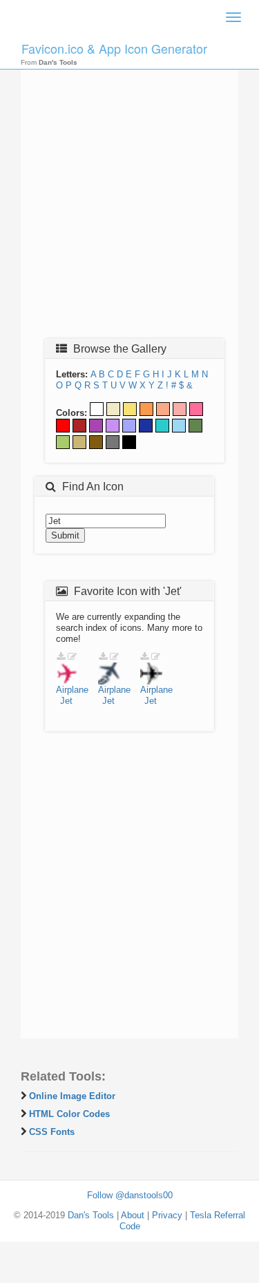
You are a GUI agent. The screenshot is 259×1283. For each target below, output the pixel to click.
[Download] (61, 656)
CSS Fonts (52, 1132)
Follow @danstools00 (130, 1195)
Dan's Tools (91, 1215)
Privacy (167, 1215)
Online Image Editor (72, 1096)
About (132, 1215)
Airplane (72, 690)
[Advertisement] (129, 196)
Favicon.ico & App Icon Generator (114, 48)
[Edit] (72, 656)
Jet (66, 701)
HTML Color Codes (69, 1114)
